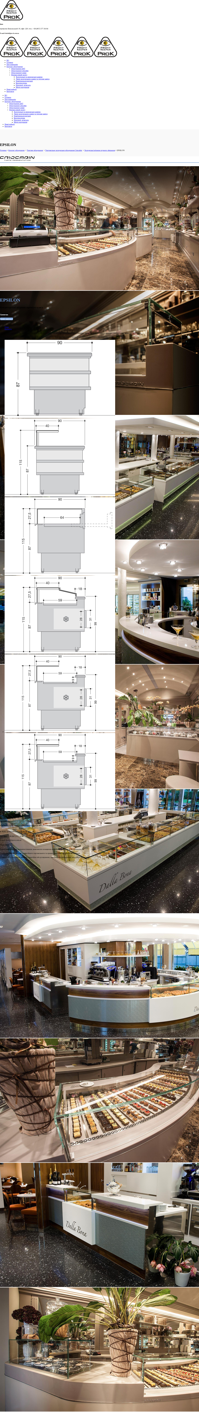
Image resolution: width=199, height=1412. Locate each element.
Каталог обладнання (16, 150)
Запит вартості (6, 319)
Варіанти (8, 329)
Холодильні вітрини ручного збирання (99, 150)
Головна (3, 150)
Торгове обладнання (35, 150)
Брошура (4, 314)
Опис (7, 327)
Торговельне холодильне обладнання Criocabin (63, 150)
